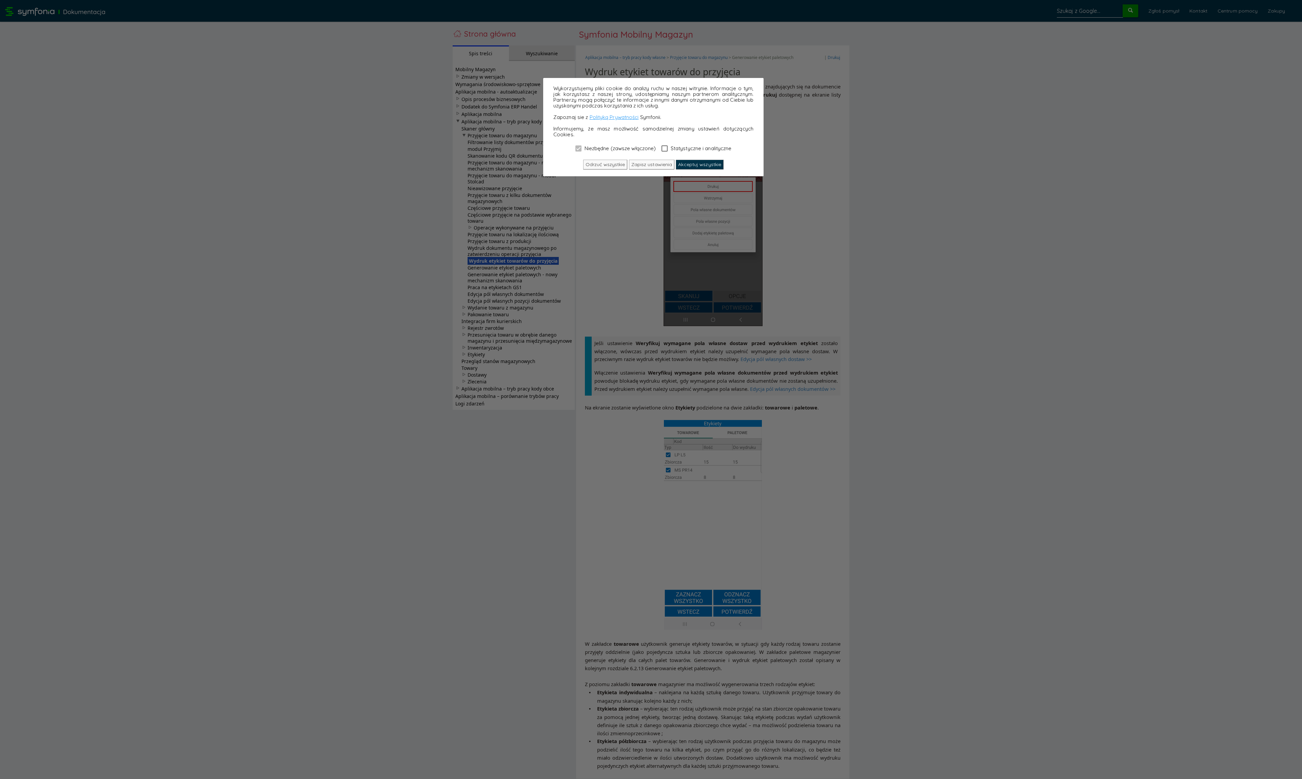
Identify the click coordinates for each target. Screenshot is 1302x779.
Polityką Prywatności (614, 117)
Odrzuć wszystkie (605, 164)
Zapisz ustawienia (651, 164)
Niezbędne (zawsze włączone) (619, 148)
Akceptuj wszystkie (699, 164)
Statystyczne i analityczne (700, 148)
